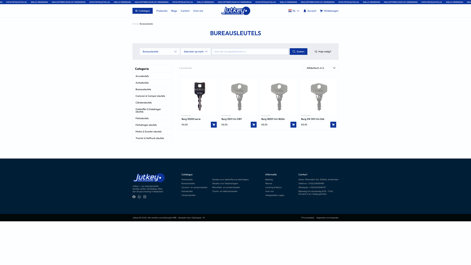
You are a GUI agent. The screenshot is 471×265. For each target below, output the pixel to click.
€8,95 (185, 124)
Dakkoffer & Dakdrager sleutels (148, 110)
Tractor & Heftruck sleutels (150, 138)
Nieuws (268, 183)
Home (135, 24)
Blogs (174, 10)
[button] (294, 11)
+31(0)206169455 (316, 183)
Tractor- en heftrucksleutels (224, 191)
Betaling (269, 179)
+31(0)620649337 (317, 187)
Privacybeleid (307, 217)
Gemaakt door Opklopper (190, 217)
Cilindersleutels (144, 102)
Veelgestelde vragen (274, 195)
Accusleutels (142, 76)
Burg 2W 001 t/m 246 (312, 119)
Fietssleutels (142, 118)
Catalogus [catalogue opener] (144, 10)
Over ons (198, 10)
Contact (185, 10)
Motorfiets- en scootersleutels (226, 187)
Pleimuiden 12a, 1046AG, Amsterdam (322, 179)
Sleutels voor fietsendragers (225, 183)
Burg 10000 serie (191, 119)
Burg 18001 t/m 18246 (273, 119)
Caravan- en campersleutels (194, 187)
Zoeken (300, 51)
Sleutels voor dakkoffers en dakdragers (230, 179)
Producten (162, 10)
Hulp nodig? (324, 51)
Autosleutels (142, 82)
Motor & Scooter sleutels (149, 131)
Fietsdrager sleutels (146, 124)
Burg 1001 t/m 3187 (232, 119)
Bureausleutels (143, 89)
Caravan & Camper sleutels (150, 95)
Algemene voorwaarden (327, 217)
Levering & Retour (273, 187)
